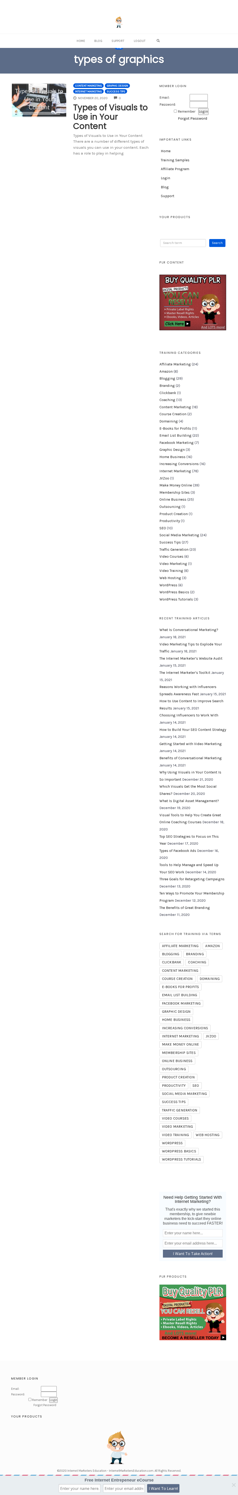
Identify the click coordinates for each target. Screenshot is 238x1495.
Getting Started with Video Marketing (190, 744)
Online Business (172, 499)
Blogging (167, 378)
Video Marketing (173, 564)
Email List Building (175, 435)
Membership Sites (174, 492)
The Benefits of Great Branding (184, 908)
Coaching (167, 400)
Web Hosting (170, 578)
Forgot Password (192, 118)
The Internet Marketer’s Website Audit (190, 658)
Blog (98, 41)
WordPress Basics (174, 592)
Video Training (171, 571)
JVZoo (164, 478)
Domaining (168, 421)
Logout (140, 41)
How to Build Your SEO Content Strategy (192, 730)
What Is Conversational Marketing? (188, 630)
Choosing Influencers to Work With (188, 715)
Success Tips (116, 91)
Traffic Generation (173, 549)
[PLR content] (192, 302)
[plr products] (192, 1312)
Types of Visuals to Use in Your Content (110, 117)
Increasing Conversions (179, 464)
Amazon (166, 371)
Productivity (169, 521)
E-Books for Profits (175, 428)
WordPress (168, 585)
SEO (162, 528)
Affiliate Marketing (175, 364)
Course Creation (172, 414)
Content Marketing (88, 85)
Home (81, 41)
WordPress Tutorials (176, 599)
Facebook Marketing (176, 443)
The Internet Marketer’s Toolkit (184, 673)
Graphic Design (117, 85)
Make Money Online (175, 485)
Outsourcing (170, 507)
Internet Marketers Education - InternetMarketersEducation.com (110, 1470)
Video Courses (171, 556)
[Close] (234, 1485)
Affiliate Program (175, 169)
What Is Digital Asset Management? (189, 801)
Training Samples (175, 160)
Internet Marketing (88, 91)
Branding (167, 386)
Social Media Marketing (179, 535)
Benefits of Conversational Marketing (190, 758)
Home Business (172, 457)
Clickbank (167, 393)
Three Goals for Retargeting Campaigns (192, 879)
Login (165, 178)
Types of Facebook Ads (177, 851)
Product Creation (173, 514)
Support (118, 41)
